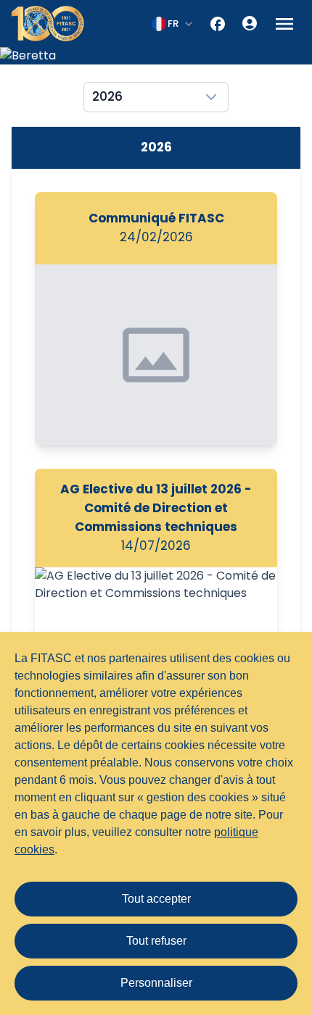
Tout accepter (156, 899)
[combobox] (173, 24)
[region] (156, 55)
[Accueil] (48, 23)
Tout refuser (156, 941)
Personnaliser (156, 983)
